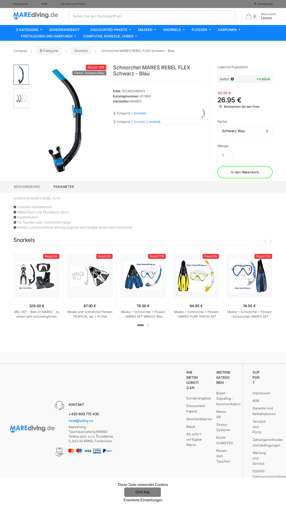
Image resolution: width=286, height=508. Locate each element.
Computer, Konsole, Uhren (108, 36)
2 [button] (148, 325)
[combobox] (152, 16)
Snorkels (172, 30)
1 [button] (140, 325)
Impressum (20, 4)
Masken (145, 30)
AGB (44, 4)
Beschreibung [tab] (27, 187)
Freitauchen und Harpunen (46, 36)
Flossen (199, 30)
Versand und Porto (73, 4)
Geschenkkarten (199, 419)
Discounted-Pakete (108, 30)
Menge (223, 146)
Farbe (222, 121)
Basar (190, 426)
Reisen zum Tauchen (223, 456)
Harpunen (227, 30)
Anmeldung (265, 4)
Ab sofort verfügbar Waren (194, 439)
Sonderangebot (64, 30)
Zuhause (20, 51)
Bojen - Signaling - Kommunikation (228, 398)
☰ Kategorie (27, 30)
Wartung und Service (259, 458)
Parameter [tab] (63, 187)
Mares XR (221, 414)
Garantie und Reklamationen (264, 411)
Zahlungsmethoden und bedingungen (267, 442)
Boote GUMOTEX (224, 440)
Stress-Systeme (223, 427)
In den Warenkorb (245, 172)
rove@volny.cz (81, 420)
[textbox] (152, 16)
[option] (67, 120)
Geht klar (142, 492)
